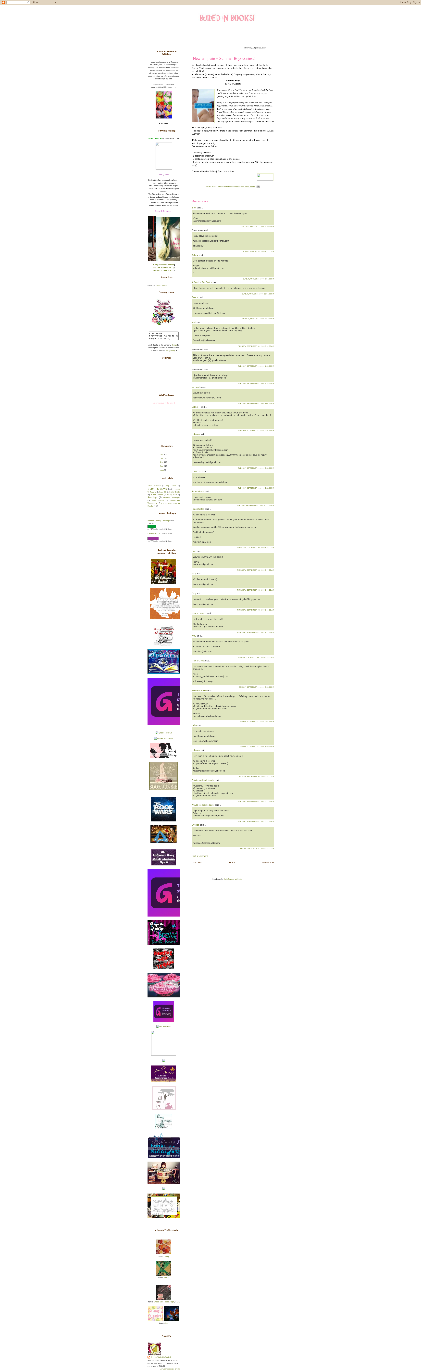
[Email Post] (257, 186)
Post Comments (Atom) (217, 870)
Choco (156, 1302)
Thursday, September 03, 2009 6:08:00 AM (255, 590)
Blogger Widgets (161, 285)
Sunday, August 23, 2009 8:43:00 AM (258, 251)
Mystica (195, 825)
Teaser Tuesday (158, 500)
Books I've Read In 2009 (163, 270)
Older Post (197, 862)
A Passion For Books (202, 282)
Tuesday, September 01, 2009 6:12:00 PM (256, 468)
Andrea (166, 1278)
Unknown (196, 434)
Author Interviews (154, 486)
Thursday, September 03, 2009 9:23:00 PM (255, 632)
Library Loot (172, 495)
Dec (162, 454)
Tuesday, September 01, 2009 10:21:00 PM (255, 505)
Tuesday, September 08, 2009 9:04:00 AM (256, 776)
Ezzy (194, 551)
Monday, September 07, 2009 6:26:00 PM (256, 722)
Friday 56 (162, 492)
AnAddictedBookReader (203, 780)
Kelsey (195, 255)
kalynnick (196, 387)
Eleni (194, 207)
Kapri (172, 1302)
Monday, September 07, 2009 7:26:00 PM (256, 747)
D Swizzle (196, 471)
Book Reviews (157, 488)
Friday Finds (174, 492)
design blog (170, 350)
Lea (178, 1302)
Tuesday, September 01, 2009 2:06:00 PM (256, 403)
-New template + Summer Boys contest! (223, 58)
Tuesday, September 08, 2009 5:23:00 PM (256, 801)
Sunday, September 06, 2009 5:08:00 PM (256, 687)
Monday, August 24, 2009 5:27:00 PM (258, 319)
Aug (162, 470)
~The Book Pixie (200, 690)
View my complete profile (170, 1369)
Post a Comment (200, 856)
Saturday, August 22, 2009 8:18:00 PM (257, 227)
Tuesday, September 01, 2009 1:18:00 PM (256, 366)
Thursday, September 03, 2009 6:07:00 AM (255, 570)
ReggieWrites (198, 509)
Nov (161, 458)
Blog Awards (171, 486)
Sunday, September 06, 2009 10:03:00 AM (256, 657)
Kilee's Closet (198, 660)
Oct (161, 462)
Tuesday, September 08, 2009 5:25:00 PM (256, 821)
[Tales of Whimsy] (163, 757)
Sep (161, 466)
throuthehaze (198, 491)
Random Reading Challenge (159, 521)
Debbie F (196, 407)
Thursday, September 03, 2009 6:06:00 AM (255, 548)
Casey (166, 1256)
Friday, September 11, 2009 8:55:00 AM (257, 849)
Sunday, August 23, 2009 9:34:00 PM (258, 279)
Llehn (194, 725)
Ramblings (153, 497)
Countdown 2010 (154, 534)
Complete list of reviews (163, 265)
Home (232, 862)
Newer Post (268, 862)
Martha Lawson (199, 613)
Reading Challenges (171, 497)
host (194, 322)
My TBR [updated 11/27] (163, 267)
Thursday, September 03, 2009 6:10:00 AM (255, 610)
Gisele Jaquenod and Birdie (232, 879)
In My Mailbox (157, 495)
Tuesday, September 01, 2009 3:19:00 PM (256, 431)
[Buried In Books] (163, 324)
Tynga (174, 345)
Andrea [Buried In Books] (161, 1357)
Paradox (195, 297)
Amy (194, 636)
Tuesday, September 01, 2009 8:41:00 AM (256, 346)
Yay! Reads (164, 1302)
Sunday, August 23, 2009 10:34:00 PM (258, 294)
